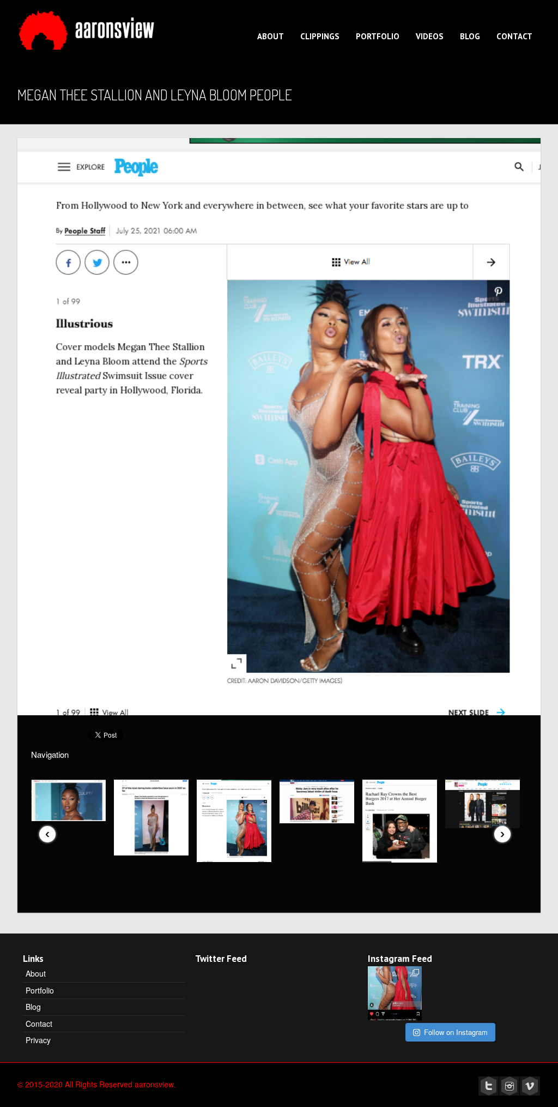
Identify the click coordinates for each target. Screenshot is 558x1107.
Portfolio (377, 36)
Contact (514, 36)
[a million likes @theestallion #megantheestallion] (395, 993)
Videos (430, 36)
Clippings (319, 36)
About (270, 36)
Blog (470, 36)
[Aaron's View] (88, 26)
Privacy (38, 1039)
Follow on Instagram (456, 1032)
